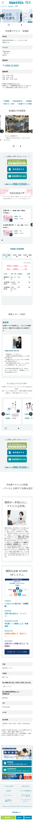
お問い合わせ (25, 786)
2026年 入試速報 (17, 255)
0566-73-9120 (20, 184)
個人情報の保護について (8, 800)
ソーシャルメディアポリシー (25, 800)
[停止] (9, 25)
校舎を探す (10, 6)
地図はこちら (6, 42)
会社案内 (8, 791)
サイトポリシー (8, 795)
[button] (2, 15)
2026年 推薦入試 (6, 255)
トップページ (3, 6)
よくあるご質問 (8, 786)
